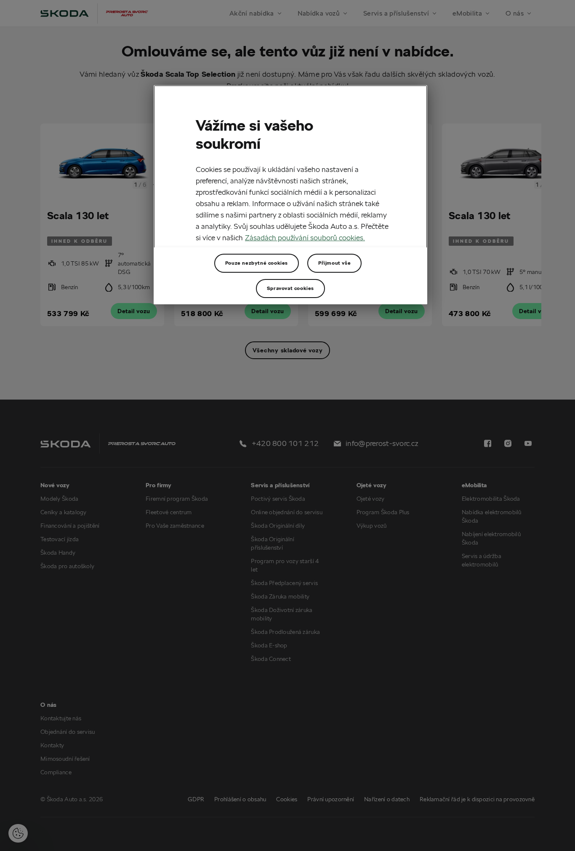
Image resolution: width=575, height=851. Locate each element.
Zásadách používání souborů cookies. (305, 237)
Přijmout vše (334, 263)
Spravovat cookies (290, 288)
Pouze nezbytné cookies (256, 263)
